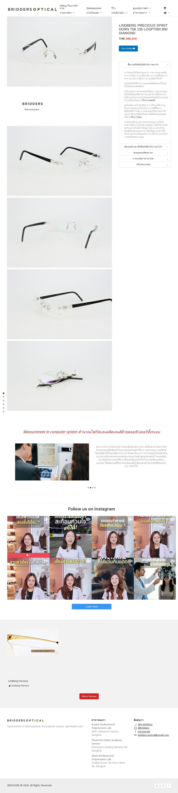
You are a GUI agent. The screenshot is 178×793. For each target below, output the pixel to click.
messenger (144, 731)
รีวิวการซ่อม (136, 117)
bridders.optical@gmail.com (153, 735)
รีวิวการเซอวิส (148, 100)
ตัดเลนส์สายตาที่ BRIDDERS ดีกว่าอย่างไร (143, 147)
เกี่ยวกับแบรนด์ (143, 164)
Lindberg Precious (18, 681)
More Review (89, 696)
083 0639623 (145, 724)
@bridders (143, 728)
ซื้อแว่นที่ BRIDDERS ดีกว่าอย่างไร (143, 64)
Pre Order (126, 48)
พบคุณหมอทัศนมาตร (143, 152)
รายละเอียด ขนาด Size (143, 158)
